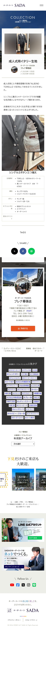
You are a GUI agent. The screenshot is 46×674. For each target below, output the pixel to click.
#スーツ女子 (9, 382)
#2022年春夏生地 (23, 382)
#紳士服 (8, 393)
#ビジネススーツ (23, 389)
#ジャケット (11, 389)
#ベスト (34, 389)
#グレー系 (28, 397)
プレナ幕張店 (23, 300)
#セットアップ (36, 381)
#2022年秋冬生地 (14, 397)
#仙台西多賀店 (24, 385)
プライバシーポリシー (14, 620)
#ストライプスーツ (32, 413)
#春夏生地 (37, 393)
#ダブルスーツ (27, 393)
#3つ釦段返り (34, 374)
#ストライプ (30, 409)
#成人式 (36, 397)
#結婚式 (36, 401)
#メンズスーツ (18, 409)
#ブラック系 (26, 370)
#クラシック (16, 393)
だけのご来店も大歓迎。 (23, 461)
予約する (24, 328)
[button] (41, 5)
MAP (29, 311)
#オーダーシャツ (17, 417)
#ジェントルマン (14, 378)
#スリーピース (22, 405)
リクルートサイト (30, 620)
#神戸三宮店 (11, 401)
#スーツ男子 (29, 417)
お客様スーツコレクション (17, 364)
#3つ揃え (24, 374)
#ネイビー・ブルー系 (16, 413)
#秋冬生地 (33, 405)
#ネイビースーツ (14, 370)
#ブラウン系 (35, 385)
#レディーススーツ (24, 401)
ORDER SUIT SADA (20, 625)
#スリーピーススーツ (29, 378)
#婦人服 (12, 405)
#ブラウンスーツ (12, 385)
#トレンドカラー (13, 374)
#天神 (35, 370)
